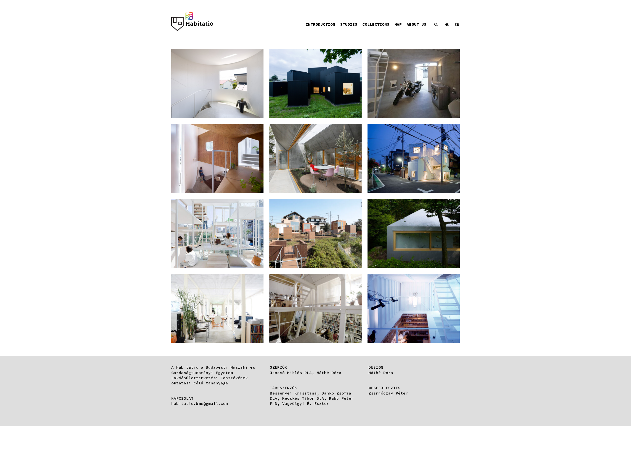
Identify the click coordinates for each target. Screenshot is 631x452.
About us (416, 24)
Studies (348, 24)
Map (398, 24)
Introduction (320, 24)
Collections (375, 24)
